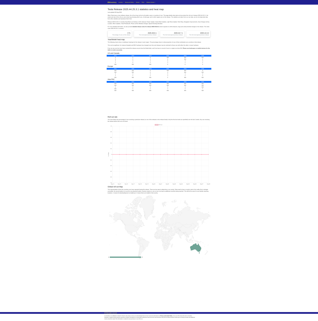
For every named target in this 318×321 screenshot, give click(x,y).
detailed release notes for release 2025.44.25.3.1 (146, 26)
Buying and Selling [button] (129, 2)
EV (112, 2)
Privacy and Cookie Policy (166, 315)
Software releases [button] (150, 2)
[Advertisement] (157, 103)
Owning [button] (138, 2)
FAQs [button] (143, 2)
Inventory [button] (121, 2)
